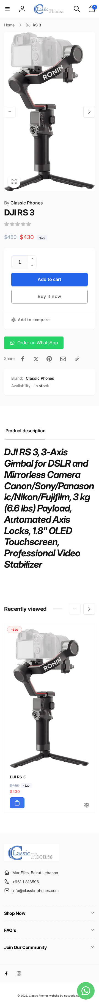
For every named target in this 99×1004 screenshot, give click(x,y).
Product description (25, 430)
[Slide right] (89, 111)
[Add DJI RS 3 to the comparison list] (86, 805)
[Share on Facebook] (23, 359)
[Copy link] (77, 359)
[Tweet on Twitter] (36, 359)
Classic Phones (23, 203)
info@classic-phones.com (35, 890)
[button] (7, 9)
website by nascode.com (65, 995)
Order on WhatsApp (37, 342)
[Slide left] (10, 111)
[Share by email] (63, 358)
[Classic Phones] (31, 859)
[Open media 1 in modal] (49, 111)
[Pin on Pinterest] (49, 359)
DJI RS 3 (18, 777)
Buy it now (49, 296)
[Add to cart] (17, 802)
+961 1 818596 (25, 881)
